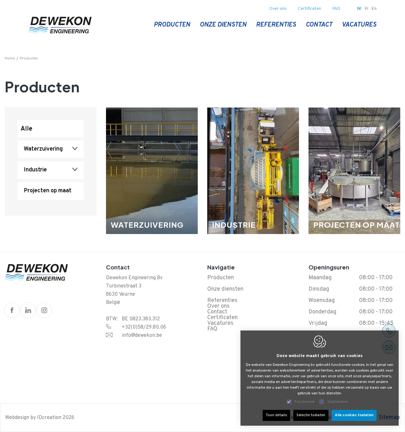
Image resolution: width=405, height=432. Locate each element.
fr (366, 8)
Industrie (35, 170)
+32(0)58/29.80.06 (144, 327)
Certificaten (309, 8)
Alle (26, 129)
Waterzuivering (43, 149)
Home (10, 58)
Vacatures (359, 25)
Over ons (278, 8)
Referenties (276, 25)
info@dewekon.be (142, 335)
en (374, 8)
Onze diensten (223, 25)
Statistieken (337, 401)
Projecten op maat (48, 190)
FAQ (336, 8)
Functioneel (305, 401)
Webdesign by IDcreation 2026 (39, 418)
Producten (172, 25)
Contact (319, 25)
